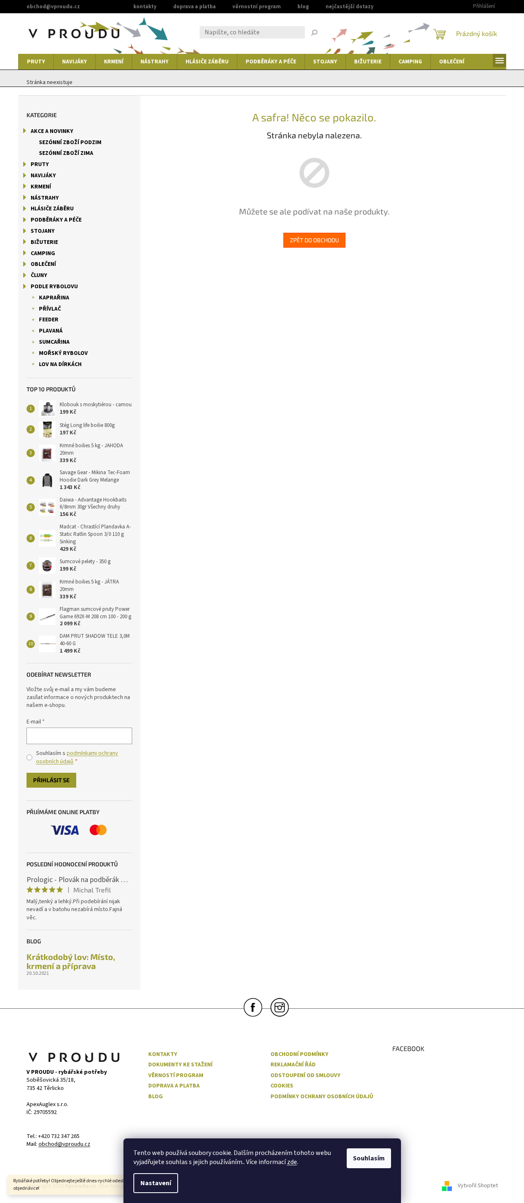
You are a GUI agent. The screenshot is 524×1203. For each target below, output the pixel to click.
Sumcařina (54, 342)
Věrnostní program (256, 6)
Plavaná (51, 331)
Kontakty (145, 6)
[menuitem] (36, 62)
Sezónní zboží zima (66, 153)
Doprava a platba (194, 6)
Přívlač (50, 309)
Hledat (314, 33)
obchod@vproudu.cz (64, 1144)
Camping (43, 253)
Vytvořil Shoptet (478, 1186)
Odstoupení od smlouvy (305, 1076)
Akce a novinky (52, 131)
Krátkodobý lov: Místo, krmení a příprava (71, 961)
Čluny (39, 275)
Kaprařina (54, 298)
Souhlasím (369, 1158)
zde (292, 1162)
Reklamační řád (293, 1065)
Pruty (40, 164)
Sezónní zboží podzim (70, 142)
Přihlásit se (51, 780)
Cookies (281, 1086)
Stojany (43, 231)
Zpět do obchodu (314, 239)
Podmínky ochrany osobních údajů (321, 1097)
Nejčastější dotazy (350, 6)
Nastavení (155, 1183)
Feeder (48, 320)
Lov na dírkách (60, 364)
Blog (303, 6)
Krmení (41, 187)
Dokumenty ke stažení (180, 1065)
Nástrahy (45, 198)
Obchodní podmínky (299, 1054)
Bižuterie (44, 242)
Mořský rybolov (63, 353)
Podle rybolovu (54, 286)
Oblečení (43, 264)
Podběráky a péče (56, 220)
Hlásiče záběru (52, 209)
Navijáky (43, 175)
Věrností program (175, 1076)
